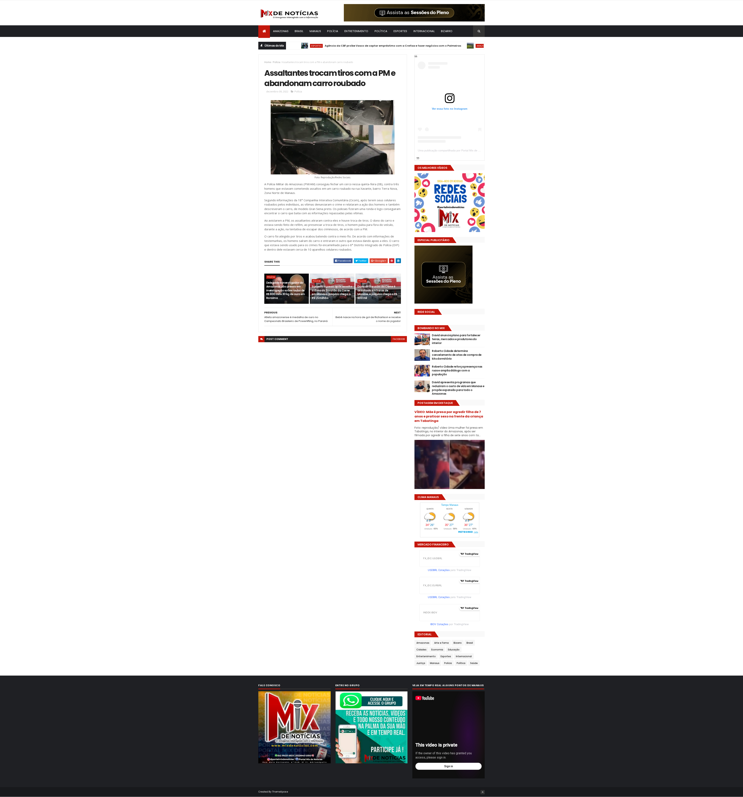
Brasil (299, 31)
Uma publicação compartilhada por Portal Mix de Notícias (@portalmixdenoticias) (467, 150)
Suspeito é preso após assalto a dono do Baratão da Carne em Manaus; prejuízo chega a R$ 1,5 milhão (332, 292)
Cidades (421, 649)
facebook (399, 339)
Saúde (474, 663)
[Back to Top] (482, 792)
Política (381, 31)
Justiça (420, 663)
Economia (437, 649)
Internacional (424, 31)
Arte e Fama (441, 642)
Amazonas (280, 31)
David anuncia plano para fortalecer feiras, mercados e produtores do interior (456, 339)
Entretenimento (356, 31)
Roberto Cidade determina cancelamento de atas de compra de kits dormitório (457, 354)
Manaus (315, 31)
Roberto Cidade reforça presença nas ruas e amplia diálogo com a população (457, 370)
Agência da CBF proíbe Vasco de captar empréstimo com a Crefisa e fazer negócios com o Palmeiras (361, 46)
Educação (454, 649)
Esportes (400, 31)
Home (267, 62)
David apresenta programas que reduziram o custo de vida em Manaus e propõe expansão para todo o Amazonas (458, 388)
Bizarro (447, 31)
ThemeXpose (280, 791)
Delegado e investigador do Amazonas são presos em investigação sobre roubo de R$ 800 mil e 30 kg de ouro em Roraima (285, 290)
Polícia (332, 31)
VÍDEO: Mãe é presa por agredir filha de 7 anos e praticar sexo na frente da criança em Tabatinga (448, 416)
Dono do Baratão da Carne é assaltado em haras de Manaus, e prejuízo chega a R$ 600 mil (377, 292)
